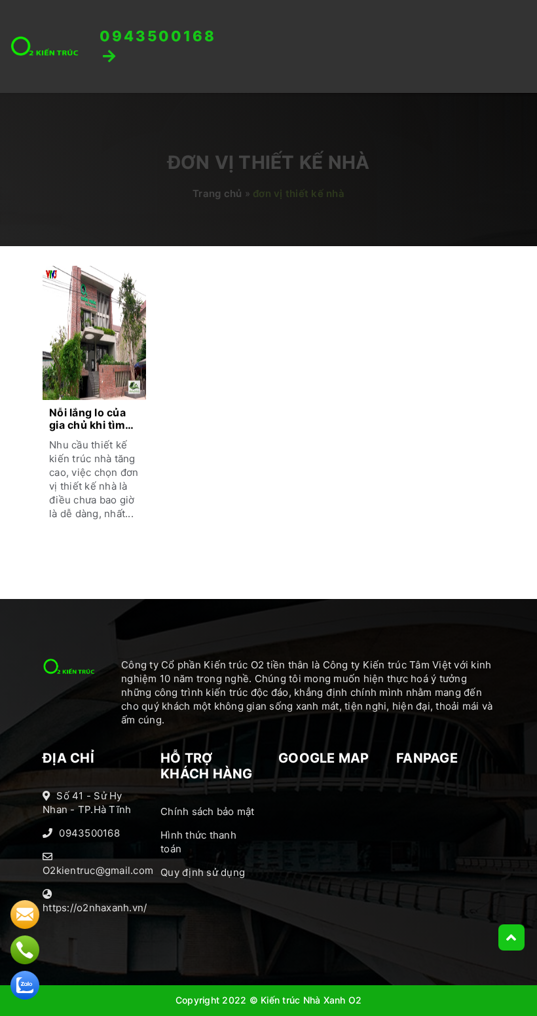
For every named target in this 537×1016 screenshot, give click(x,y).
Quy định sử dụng (202, 872)
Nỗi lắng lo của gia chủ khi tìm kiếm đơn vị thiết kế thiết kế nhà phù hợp (92, 420)
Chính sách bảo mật (207, 811)
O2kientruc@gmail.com (98, 870)
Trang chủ (217, 193)
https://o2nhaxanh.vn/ (95, 907)
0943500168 (89, 833)
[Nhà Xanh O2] (45, 46)
